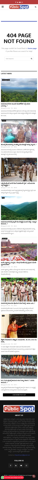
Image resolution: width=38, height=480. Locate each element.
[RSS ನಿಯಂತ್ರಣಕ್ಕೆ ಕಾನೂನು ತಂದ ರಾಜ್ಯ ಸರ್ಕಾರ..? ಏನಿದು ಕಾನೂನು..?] (19, 367)
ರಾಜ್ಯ (3, 198)
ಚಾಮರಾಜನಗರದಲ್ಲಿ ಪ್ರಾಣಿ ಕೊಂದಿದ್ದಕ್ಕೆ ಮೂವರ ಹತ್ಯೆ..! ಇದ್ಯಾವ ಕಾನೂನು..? (19, 223)
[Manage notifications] (33, 476)
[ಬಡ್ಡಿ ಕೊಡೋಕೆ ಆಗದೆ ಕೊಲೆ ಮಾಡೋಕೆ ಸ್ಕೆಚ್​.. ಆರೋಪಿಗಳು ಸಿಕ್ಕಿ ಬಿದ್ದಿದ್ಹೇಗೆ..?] (19, 170)
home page (32, 48)
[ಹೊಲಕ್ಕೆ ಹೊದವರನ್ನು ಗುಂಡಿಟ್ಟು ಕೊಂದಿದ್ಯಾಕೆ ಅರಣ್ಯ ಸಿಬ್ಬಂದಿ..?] (19, 131)
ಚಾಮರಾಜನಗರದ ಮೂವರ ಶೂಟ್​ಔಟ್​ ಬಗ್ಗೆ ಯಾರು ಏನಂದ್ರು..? (15, 105)
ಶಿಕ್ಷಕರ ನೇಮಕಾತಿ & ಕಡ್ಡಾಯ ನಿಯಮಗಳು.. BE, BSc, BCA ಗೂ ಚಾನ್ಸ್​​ (19, 340)
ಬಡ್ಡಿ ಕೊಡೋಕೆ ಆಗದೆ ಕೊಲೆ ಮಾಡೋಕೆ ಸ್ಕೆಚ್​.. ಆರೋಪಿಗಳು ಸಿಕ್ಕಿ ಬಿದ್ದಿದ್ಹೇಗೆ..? (18, 184)
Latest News (6, 73)
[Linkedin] (16, 465)
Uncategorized (5, 80)
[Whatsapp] (26, 465)
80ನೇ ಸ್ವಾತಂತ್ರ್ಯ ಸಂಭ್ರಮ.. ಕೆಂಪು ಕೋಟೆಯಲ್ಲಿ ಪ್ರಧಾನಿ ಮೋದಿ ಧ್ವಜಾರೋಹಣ (18, 263)
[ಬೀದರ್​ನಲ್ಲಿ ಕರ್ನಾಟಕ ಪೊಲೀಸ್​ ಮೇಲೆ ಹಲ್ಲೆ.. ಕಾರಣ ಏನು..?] (19, 289)
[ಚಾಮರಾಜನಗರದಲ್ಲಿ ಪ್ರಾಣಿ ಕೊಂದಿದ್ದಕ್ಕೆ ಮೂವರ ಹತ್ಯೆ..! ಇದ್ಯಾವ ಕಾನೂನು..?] (19, 208)
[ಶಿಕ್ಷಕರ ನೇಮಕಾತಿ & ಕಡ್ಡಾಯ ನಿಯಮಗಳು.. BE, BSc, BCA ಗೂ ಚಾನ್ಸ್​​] (19, 326)
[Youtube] (21, 465)
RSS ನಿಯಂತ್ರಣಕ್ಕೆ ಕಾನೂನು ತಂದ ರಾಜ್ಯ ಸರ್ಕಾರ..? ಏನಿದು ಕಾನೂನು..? (17, 381)
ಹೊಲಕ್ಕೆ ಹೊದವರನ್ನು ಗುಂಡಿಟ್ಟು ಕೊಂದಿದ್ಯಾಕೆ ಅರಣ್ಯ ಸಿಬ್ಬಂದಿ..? (18, 144)
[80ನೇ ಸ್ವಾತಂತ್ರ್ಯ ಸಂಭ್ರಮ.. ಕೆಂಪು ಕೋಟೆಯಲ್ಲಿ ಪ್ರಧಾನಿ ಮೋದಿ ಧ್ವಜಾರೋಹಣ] (19, 249)
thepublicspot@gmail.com (22, 455)
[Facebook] (10, 465)
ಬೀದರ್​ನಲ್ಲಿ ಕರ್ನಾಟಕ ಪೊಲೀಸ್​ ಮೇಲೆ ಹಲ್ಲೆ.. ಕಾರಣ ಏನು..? (18, 303)
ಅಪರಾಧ (4, 121)
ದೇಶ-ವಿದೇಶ (4, 238)
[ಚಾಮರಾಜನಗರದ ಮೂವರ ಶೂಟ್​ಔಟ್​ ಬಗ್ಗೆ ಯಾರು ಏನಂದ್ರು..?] (19, 90)
